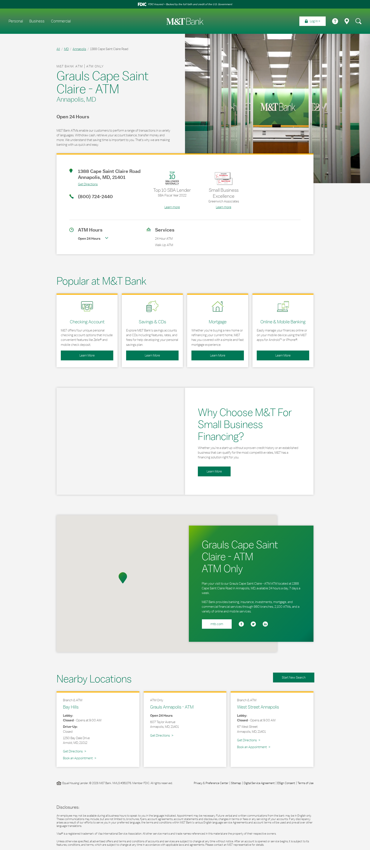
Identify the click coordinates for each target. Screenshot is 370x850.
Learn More (78, 354)
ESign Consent (286, 783)
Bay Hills (71, 707)
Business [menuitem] (37, 21)
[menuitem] (312, 21)
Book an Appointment (78, 758)
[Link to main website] (185, 21)
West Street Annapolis (258, 707)
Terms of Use (305, 783)
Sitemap (236, 783)
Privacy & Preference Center (211, 783)
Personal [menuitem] (16, 21)
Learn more (172, 207)
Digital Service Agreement (259, 783)
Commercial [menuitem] (61, 21)
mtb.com (216, 624)
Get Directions (83, 184)
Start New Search (294, 677)
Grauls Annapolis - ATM (172, 707)
